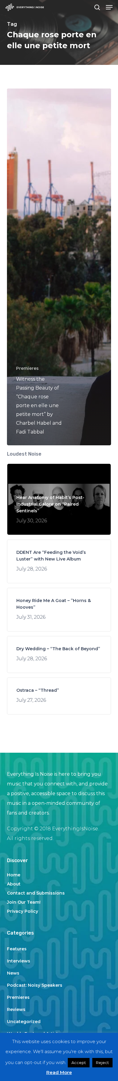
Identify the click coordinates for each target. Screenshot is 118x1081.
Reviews (16, 1009)
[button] (109, 7)
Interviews (18, 961)
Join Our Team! (24, 902)
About (14, 884)
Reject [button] (102, 1062)
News (13, 973)
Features (17, 949)
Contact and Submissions (36, 893)
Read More (59, 1072)
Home (13, 875)
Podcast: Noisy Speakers (34, 985)
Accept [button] (78, 1062)
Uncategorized (24, 1021)
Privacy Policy (22, 911)
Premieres (27, 368)
